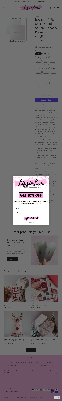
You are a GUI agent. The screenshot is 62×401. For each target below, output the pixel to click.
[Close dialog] (47, 178)
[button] (31, 218)
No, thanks (31, 222)
